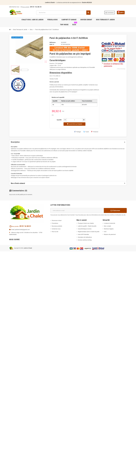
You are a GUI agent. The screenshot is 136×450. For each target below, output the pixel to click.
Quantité (59, 120)
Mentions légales (109, 229)
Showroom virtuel (56, 220)
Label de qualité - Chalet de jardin (87, 226)
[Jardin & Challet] (16, 12)
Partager (78, 131)
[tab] (68, 142)
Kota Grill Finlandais (83, 234)
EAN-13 (52, 44)
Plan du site (55, 231)
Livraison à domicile (109, 223)
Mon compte (107, 226)
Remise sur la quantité (58, 97)
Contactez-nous (56, 229)
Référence (53, 42)
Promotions (55, 223)
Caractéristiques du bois (84, 229)
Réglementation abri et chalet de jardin (88, 231)
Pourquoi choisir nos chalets (86, 223)
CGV (105, 231)
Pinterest (95, 131)
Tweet (87, 131)
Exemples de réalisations (85, 237)
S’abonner (116, 210)
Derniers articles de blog (84, 240)
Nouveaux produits (57, 226)
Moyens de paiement (110, 234)
